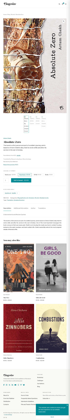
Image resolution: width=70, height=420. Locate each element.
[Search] (59, 4)
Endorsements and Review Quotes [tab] (14, 214)
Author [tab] (33, 208)
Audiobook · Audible (10, 193)
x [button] (67, 405)
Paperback (24, 175)
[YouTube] (15, 385)
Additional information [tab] (21, 208)
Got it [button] (52, 417)
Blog (38, 386)
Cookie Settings (8, 414)
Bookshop (40, 377)
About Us (6, 395)
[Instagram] (6, 385)
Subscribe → (46, 398)
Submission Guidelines (27, 401)
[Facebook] (3, 385)
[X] (9, 385)
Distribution (6, 401)
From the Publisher (8, 398)
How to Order (25, 395)
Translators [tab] (42, 208)
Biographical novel (23, 198)
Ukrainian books (44, 198)
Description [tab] (7, 208)
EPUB (37, 175)
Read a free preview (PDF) (10, 164)
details (18, 155)
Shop (8, 14)
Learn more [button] (42, 411)
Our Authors (40, 383)
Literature (31, 198)
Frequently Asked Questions (29, 398)
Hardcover (10, 175)
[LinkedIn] (12, 385)
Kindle (49, 175)
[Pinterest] (21, 385)
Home (5, 14)
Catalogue (40, 380)
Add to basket (21, 180)
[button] (63, 21)
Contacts (6, 404)
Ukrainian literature (19, 200)
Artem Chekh (7, 138)
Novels (13, 14)
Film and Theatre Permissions (29, 404)
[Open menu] (66, 4)
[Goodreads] (18, 385)
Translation (10, 200)
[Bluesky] (24, 385)
